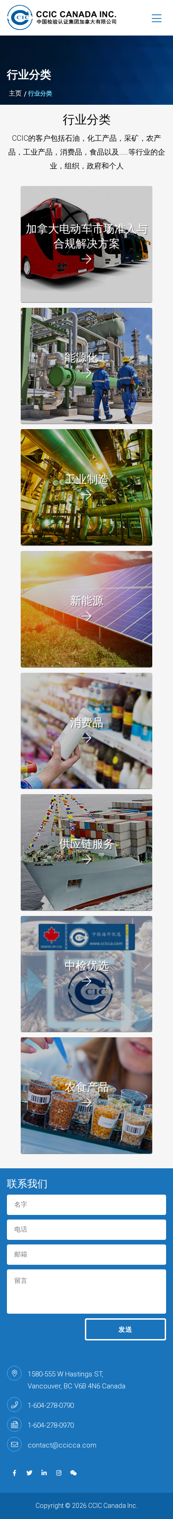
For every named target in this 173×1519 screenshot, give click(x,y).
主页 (15, 93)
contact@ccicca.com (62, 1445)
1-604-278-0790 (51, 1405)
